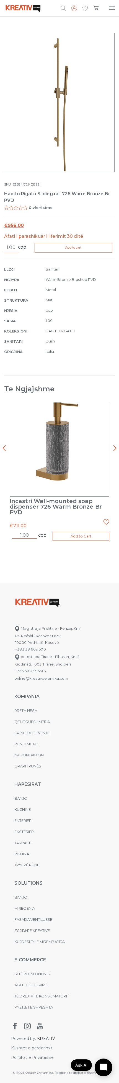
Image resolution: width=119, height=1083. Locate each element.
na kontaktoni (29, 755)
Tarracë (22, 843)
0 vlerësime (41, 207)
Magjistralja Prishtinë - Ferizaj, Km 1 (51, 628)
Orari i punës (27, 766)
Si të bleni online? (32, 974)
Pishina (21, 854)
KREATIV (46, 1038)
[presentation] (4, 448)
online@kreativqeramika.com (41, 678)
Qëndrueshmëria (32, 721)
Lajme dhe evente (32, 733)
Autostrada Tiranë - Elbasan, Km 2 (49, 656)
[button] (85, 8)
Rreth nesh (25, 710)
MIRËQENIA (24, 908)
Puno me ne (26, 744)
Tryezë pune (26, 865)
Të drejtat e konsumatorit (41, 996)
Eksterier (24, 831)
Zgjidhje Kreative (32, 930)
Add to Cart (81, 536)
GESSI (35, 184)
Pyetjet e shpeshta (33, 1007)
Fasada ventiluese (33, 919)
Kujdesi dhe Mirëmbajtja (39, 941)
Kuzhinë (22, 809)
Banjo (20, 798)
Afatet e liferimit (31, 985)
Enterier (23, 820)
